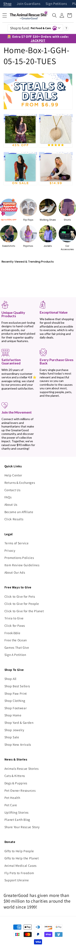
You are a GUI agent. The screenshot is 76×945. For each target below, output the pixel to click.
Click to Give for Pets (19, 596)
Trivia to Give (14, 618)
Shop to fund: (30, 28)
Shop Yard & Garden (19, 722)
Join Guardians (28, 4)
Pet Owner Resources (20, 790)
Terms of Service (16, 543)
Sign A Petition (15, 654)
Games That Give (16, 647)
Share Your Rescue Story (22, 827)
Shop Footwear (15, 708)
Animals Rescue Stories (21, 768)
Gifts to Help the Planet (21, 858)
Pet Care (10, 805)
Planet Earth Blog (17, 819)
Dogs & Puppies (15, 783)
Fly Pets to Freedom (19, 873)
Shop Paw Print (15, 693)
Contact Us (12, 490)
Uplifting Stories (16, 812)
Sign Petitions (56, 4)
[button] (54, 15)
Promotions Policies (19, 557)
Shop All (10, 679)
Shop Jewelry (14, 730)
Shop (7, 4)
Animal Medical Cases (20, 865)
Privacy (9, 550)
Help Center (13, 475)
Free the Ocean (15, 640)
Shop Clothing (14, 700)
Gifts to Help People (19, 851)
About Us (10, 504)
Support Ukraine (16, 880)
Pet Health (12, 797)
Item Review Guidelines (21, 565)
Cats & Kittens (14, 776)
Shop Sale (11, 737)
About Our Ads (14, 572)
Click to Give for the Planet (24, 611)
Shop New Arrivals (17, 744)
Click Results (13, 519)
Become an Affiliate (18, 512)
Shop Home (13, 715)
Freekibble (12, 633)
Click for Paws (14, 625)
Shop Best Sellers (17, 686)
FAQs (8, 497)
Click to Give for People (21, 603)
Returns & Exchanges (19, 482)
